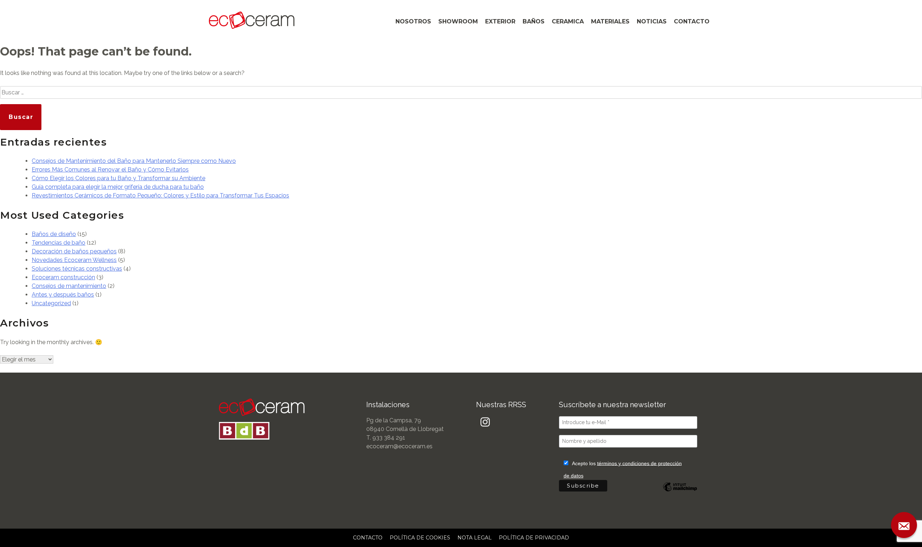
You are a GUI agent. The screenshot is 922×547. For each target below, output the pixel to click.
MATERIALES (610, 21)
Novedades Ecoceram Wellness (74, 260)
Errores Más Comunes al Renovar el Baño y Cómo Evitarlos (110, 169)
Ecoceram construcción (63, 277)
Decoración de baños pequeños (74, 251)
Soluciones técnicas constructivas (77, 268)
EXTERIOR (500, 21)
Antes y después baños (63, 294)
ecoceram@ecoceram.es (399, 446)
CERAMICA (568, 21)
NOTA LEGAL (474, 537)
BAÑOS (534, 21)
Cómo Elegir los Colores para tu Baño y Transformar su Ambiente (118, 178)
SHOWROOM (458, 21)
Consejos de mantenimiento (69, 286)
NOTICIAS (652, 21)
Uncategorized (51, 303)
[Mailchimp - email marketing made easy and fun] (680, 492)
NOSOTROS (413, 21)
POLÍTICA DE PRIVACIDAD (534, 537)
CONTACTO (692, 21)
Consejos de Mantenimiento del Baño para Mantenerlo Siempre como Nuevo (134, 160)
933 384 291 (388, 437)
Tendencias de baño (58, 242)
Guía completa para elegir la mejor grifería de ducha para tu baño (118, 186)
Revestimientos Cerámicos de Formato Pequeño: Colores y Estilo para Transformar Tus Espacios (160, 195)
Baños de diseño (54, 234)
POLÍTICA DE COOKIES (420, 537)
